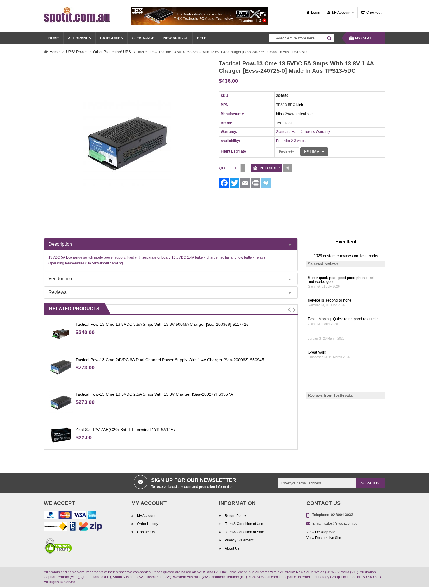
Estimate (314, 151)
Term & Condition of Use (244, 524)
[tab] (170, 244)
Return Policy (235, 516)
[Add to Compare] (287, 168)
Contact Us (146, 532)
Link (299, 105)
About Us (232, 548)
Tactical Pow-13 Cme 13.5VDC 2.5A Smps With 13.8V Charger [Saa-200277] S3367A (154, 394)
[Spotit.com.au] (77, 15)
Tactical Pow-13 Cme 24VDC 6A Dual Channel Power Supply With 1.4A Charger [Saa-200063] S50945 (170, 359)
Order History (147, 524)
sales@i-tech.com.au (341, 524)
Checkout (373, 13)
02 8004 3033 (342, 515)
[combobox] (301, 38)
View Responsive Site (323, 538)
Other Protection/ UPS (112, 52)
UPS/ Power (76, 52)
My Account (341, 13)
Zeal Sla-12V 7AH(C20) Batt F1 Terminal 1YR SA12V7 (126, 429)
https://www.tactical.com (294, 114)
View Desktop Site (320, 532)
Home (55, 52)
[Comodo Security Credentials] (58, 547)
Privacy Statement (239, 540)
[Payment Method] (55, 527)
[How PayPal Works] (70, 516)
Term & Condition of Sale (244, 532)
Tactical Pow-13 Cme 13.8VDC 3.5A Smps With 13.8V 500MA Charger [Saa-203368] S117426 (162, 324)
